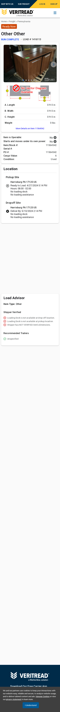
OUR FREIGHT (24, 4)
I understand (31, 705)
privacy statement (13, 699)
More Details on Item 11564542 (30, 128)
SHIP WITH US (7, 4)
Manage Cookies (43, 696)
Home (4, 21)
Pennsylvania (23, 21)
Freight (12, 21)
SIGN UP (53, 4)
